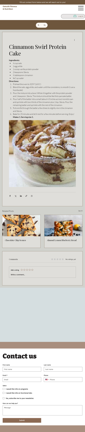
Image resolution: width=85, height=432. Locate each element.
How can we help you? (10, 403)
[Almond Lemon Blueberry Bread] (63, 225)
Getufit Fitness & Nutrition (10, 7)
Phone (46, 375)
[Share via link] (26, 196)
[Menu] (81, 8)
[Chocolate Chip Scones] (21, 225)
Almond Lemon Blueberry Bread (62, 240)
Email (5, 375)
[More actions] (74, 40)
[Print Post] (32, 196)
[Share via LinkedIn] (21, 196)
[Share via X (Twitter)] (15, 196)
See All (80, 211)
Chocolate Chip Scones (15, 240)
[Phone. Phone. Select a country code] (47, 379)
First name (6, 365)
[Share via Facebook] (10, 196)
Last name (47, 365)
